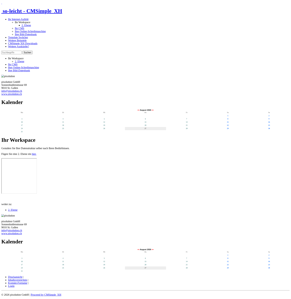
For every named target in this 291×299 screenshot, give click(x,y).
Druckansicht (15, 276)
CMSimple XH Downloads (22, 43)
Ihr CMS (19, 28)
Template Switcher (18, 37)
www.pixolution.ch (11, 94)
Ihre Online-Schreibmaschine (30, 31)
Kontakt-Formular (17, 283)
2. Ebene (26, 25)
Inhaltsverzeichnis (17, 280)
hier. (34, 154)
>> (153, 110)
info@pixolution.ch (11, 91)
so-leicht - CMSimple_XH (31, 11)
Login (11, 286)
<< (138, 110)
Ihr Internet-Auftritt (18, 19)
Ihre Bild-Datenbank (26, 34)
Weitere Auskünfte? (18, 46)
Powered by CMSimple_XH (46, 294)
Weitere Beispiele (17, 40)
